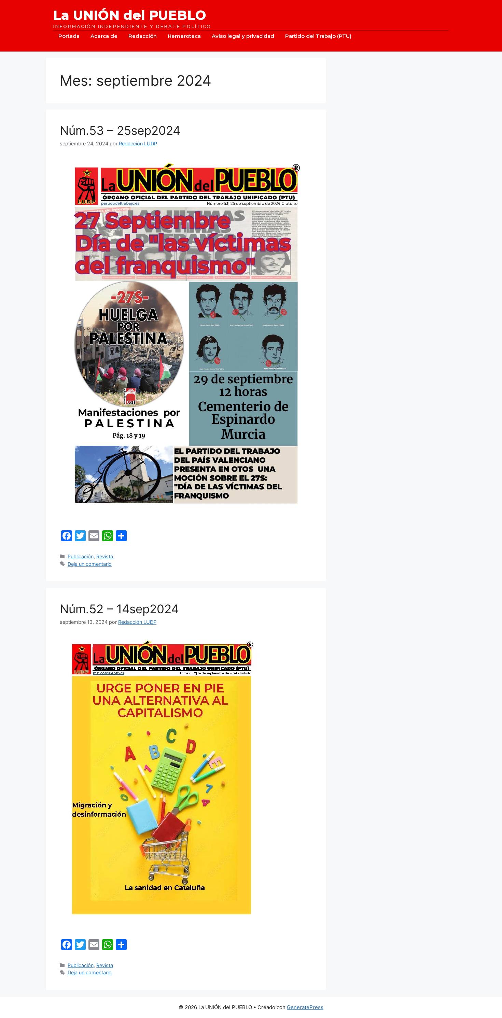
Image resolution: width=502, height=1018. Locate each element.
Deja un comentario (90, 564)
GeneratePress (305, 1007)
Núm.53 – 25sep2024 (120, 130)
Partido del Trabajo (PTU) (318, 36)
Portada (69, 36)
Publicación (81, 556)
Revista (104, 556)
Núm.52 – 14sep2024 (119, 609)
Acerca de (103, 36)
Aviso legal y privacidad (243, 36)
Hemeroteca (184, 36)
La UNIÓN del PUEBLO (129, 15)
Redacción (142, 36)
